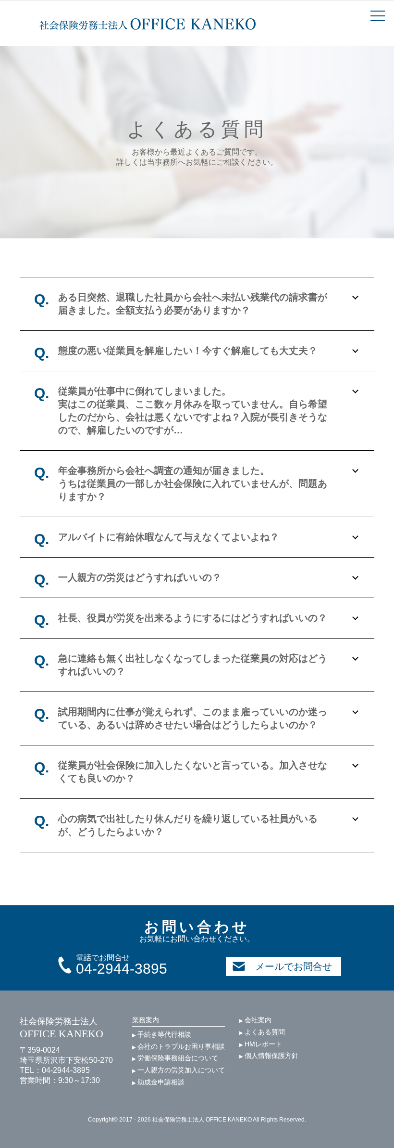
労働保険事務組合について (175, 1058)
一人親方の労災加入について (178, 1070)
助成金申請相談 (158, 1082)
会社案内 (255, 1020)
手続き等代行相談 (161, 1034)
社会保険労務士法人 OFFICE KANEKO (147, 24)
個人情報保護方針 (268, 1055)
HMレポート (260, 1044)
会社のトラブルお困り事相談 (178, 1046)
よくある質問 (262, 1032)
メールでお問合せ (293, 966)
